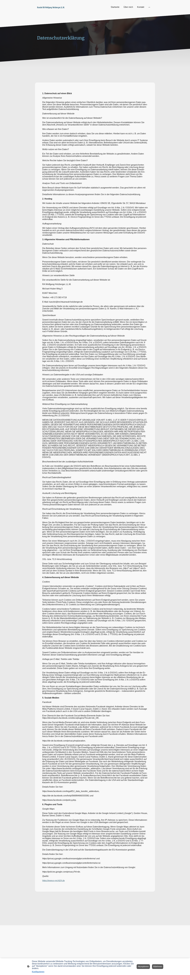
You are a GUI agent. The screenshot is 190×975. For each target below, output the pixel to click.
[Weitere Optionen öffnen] (149, 7)
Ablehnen (157, 966)
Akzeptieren (143, 966)
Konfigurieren (38, 972)
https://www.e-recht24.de (53, 880)
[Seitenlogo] (55, 10)
